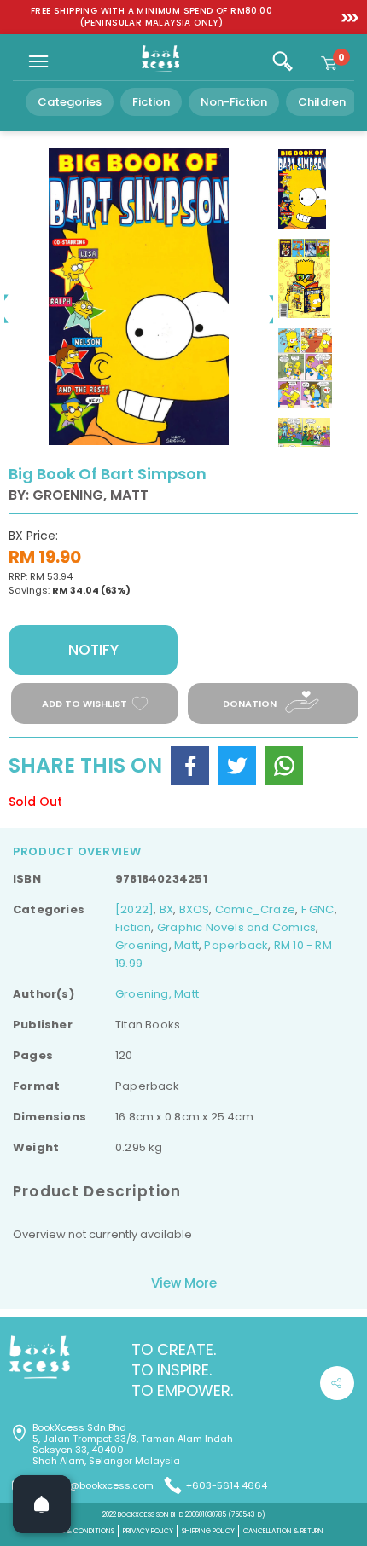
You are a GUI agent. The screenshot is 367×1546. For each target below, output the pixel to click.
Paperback (236, 945)
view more (184, 1283)
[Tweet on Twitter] (237, 765)
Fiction (151, 102)
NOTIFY (93, 650)
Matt (186, 945)
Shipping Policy (208, 1531)
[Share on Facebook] (190, 765)
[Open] (42, 1504)
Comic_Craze (255, 909)
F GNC (318, 909)
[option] (151, 17)
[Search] (282, 61)
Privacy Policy (148, 1531)
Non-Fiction (234, 102)
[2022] (134, 909)
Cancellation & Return (283, 1531)
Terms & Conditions (79, 1531)
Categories (70, 102)
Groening (142, 945)
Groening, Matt (157, 994)
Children (322, 102)
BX (166, 909)
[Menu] (38, 61)
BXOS (194, 909)
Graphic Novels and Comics (236, 927)
